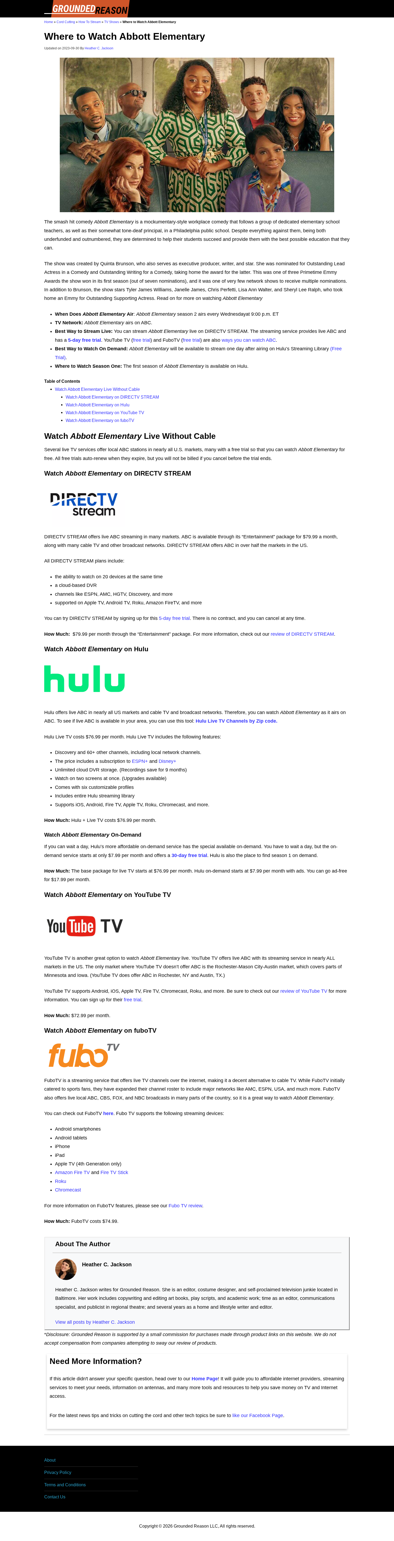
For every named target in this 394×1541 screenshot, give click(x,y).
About (49, 1460)
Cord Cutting (66, 22)
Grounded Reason (87, 8)
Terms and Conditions (65, 1485)
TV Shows (111, 22)
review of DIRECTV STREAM (302, 634)
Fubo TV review (185, 1205)
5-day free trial (174, 618)
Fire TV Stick (114, 1172)
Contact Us (54, 1497)
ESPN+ (140, 761)
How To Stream (90, 22)
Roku (60, 1181)
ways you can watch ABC (249, 340)
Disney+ (167, 761)
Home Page (205, 1378)
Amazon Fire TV (72, 1172)
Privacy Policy (57, 1472)
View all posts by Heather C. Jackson (95, 1322)
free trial (141, 340)
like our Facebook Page (257, 1415)
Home (48, 22)
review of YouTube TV (303, 991)
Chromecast (68, 1190)
